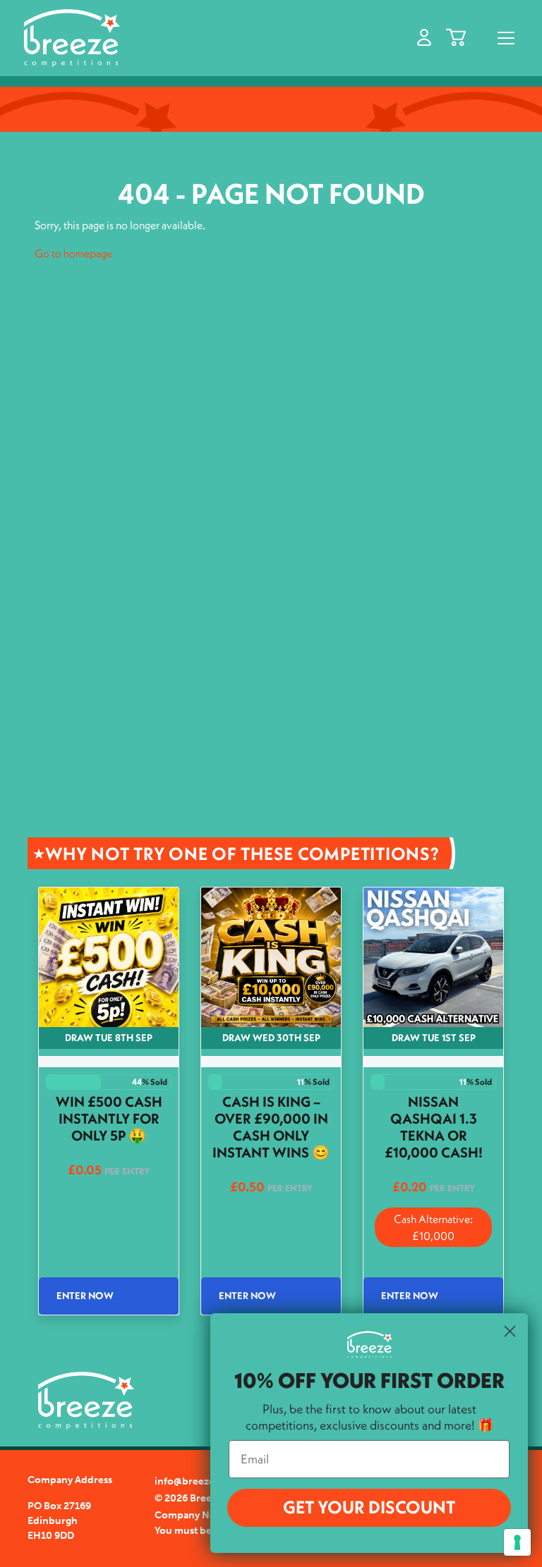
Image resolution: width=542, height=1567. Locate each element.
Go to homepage (73, 253)
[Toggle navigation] (506, 38)
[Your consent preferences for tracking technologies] (517, 1542)
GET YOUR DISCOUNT (369, 1507)
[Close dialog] (510, 1331)
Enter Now (85, 1295)
